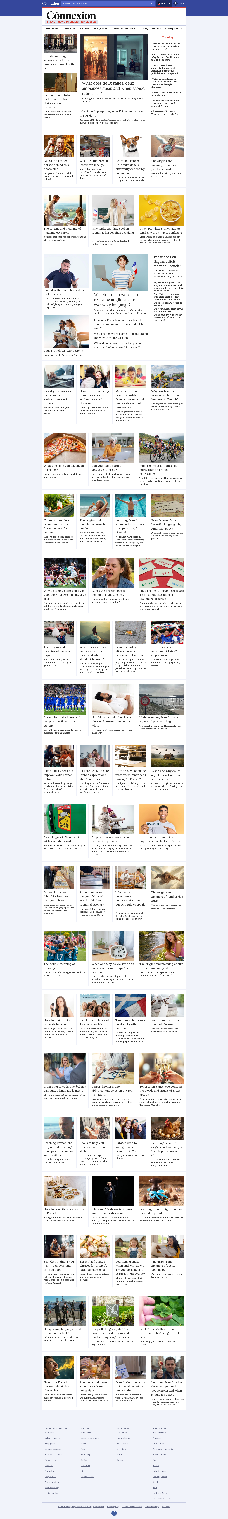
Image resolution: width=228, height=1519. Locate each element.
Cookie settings (152, 1506)
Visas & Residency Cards (125, 28)
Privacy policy (113, 1506)
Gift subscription (52, 1438)
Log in (181, 3)
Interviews (121, 1449)
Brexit (155, 1482)
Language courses (53, 1449)
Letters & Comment (90, 1438)
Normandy (85, 1454)
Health (156, 1465)
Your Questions (101, 28)
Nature (120, 1454)
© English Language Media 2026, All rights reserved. (81, 1506)
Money (145, 28)
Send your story (52, 1487)
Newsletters (50, 1460)
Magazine (122, 1429)
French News (52, 28)
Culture (120, 1460)
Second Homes (159, 1443)
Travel (83, 1443)
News (83, 1429)
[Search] (150, 3)
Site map (166, 1506)
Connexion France (54, 1429)
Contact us (50, 1471)
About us (49, 1465)
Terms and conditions (132, 1506)
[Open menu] (174, 29)
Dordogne (85, 1465)
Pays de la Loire (87, 1476)
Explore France (123, 1438)
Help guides (50, 1443)
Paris (83, 1449)
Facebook (114, 1514)
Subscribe (165, 3)
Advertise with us (52, 1482)
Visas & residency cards (163, 1449)
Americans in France (162, 1498)
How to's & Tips (160, 1454)
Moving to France (160, 1493)
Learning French (160, 1476)
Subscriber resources (54, 1454)
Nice (83, 1471)
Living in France (160, 1471)
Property (156, 28)
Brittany (84, 1460)
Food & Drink (122, 1443)
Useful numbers (52, 1493)
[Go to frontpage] (71, 17)
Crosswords (122, 1432)
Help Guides (69, 28)
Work (155, 1487)
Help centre (50, 1476)
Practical (84, 28)
